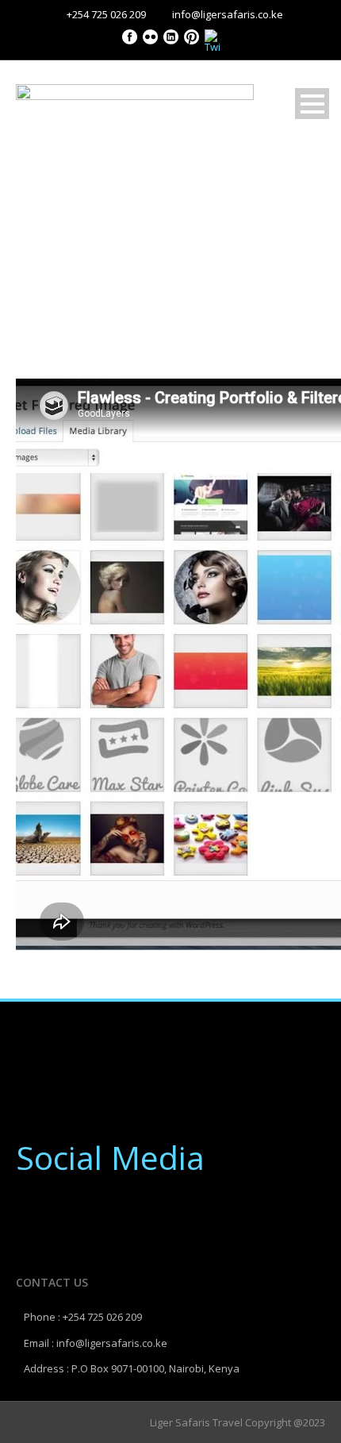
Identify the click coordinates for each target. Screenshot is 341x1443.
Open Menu (312, 103)
